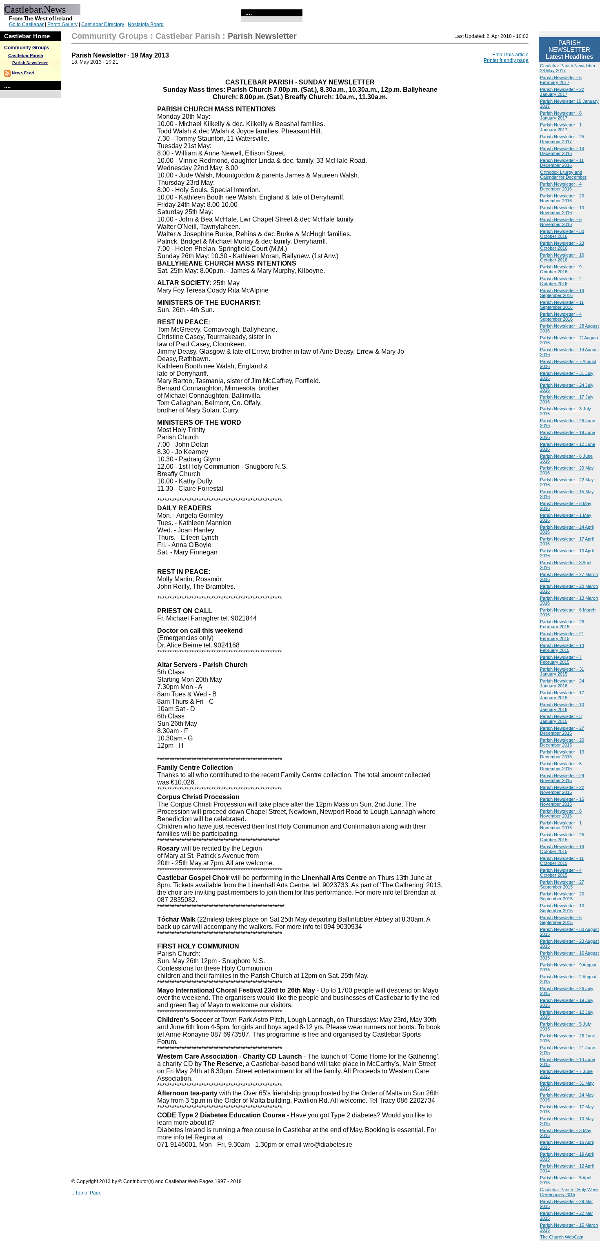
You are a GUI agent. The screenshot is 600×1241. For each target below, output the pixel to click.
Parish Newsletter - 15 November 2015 (562, 802)
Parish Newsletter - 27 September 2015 (562, 884)
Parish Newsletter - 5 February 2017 (561, 80)
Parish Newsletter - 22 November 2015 (562, 790)
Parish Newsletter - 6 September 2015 (561, 920)
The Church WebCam (561, 1236)
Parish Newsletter (30, 62)
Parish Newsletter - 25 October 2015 (562, 837)
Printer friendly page (506, 60)
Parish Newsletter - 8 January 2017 (561, 115)
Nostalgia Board (146, 24)
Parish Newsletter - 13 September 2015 (562, 908)
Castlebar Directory (102, 24)
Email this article (510, 55)
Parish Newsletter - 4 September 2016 (561, 316)
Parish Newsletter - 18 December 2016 (562, 151)
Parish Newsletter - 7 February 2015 (561, 660)
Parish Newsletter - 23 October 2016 (562, 245)
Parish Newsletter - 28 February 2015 (562, 624)
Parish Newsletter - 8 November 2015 (561, 813)
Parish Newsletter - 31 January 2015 (562, 671)
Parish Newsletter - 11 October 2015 (562, 861)
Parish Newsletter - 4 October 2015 (561, 873)
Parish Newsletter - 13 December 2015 (562, 754)
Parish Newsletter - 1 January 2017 (561, 127)
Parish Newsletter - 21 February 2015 (562, 636)
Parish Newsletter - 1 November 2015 (561, 825)
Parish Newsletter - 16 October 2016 (562, 257)
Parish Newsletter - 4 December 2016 (561, 186)
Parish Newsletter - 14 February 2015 (562, 648)
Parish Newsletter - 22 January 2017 (562, 92)
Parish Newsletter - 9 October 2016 (561, 269)
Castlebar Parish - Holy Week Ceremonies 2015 (569, 1192)
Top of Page (88, 1193)
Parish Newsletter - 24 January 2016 (562, 683)
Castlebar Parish (25, 55)
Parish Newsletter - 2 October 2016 (561, 281)
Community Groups (26, 48)
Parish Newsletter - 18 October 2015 (562, 849)
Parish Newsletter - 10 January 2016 (562, 707)
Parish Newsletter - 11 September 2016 (562, 305)
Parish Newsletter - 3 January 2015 (561, 719)
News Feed (23, 73)
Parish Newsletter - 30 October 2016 (562, 234)
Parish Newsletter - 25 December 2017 (562, 139)
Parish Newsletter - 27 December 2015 (562, 731)
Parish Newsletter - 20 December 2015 (562, 742)
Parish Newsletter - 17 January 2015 (562, 695)
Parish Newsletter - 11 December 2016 (562, 163)
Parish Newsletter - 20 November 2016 (562, 198)
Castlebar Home (27, 36)
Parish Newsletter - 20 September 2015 (562, 896)
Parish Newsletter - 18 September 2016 (562, 293)
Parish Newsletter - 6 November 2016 (561, 222)
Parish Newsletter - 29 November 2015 (562, 778)
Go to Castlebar (26, 24)
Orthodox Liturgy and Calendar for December (563, 175)
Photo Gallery (62, 24)
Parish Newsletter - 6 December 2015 (561, 766)
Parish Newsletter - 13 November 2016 (562, 210)
